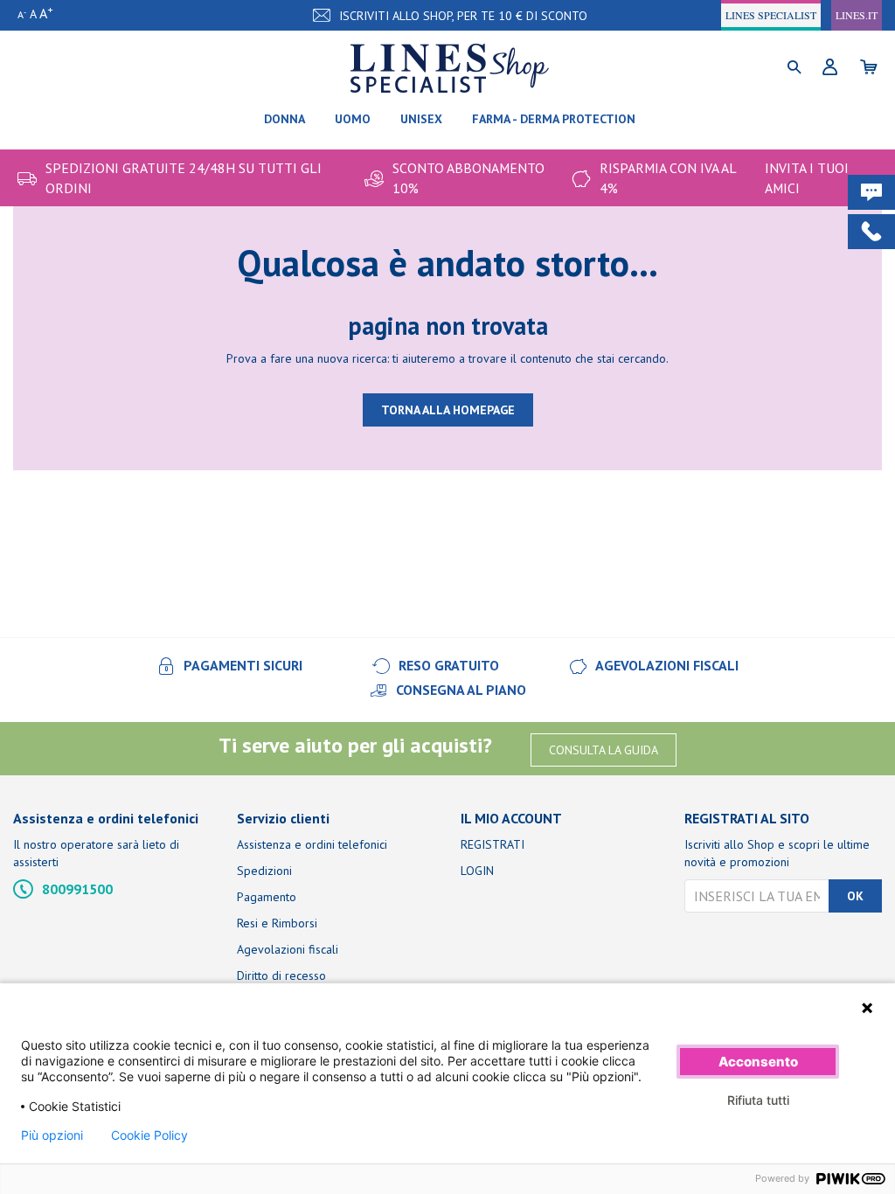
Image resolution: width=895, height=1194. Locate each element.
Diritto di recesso (281, 975)
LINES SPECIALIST (770, 15)
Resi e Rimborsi (277, 923)
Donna (284, 119)
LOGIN (477, 870)
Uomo (353, 119)
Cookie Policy (149, 1135)
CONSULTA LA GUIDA (603, 750)
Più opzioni (52, 1135)
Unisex (421, 119)
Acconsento (758, 1061)
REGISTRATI (492, 844)
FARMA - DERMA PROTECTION (553, 119)
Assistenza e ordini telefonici (312, 844)
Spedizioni (264, 870)
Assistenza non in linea (855, 967)
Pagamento (266, 897)
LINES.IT (857, 15)
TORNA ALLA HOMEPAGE (448, 410)
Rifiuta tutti (758, 1100)
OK (855, 896)
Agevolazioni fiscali (287, 949)
